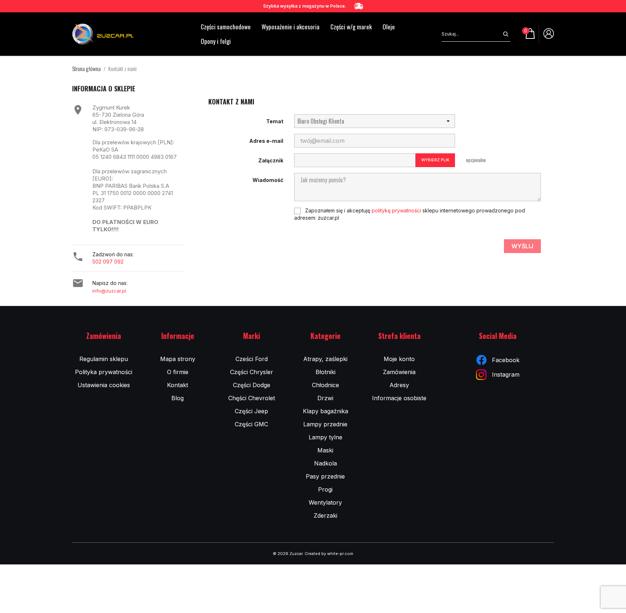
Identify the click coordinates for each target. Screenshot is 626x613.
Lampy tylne (325, 437)
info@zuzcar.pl (109, 291)
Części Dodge (251, 385)
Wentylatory (325, 502)
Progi (325, 489)
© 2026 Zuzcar (287, 553)
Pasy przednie (325, 476)
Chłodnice (325, 385)
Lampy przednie (325, 424)
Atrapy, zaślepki (325, 359)
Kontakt (177, 385)
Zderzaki (325, 515)
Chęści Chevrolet (251, 398)
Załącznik (270, 160)
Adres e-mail (266, 141)
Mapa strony (177, 359)
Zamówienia (399, 372)
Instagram (505, 374)
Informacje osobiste (399, 398)
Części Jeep (251, 411)
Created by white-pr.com (329, 553)
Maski (325, 450)
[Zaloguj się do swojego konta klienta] (548, 36)
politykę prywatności (396, 210)
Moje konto (399, 359)
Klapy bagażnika (325, 411)
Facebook (505, 360)
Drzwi (325, 398)
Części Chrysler (251, 372)
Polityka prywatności (103, 372)
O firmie (177, 372)
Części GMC (251, 424)
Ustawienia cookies (104, 385)
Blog (177, 398)
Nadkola (325, 463)
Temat (274, 121)
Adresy (399, 385)
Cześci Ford (251, 359)
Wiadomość (268, 180)
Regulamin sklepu (103, 359)
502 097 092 (108, 261)
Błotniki (325, 372)
